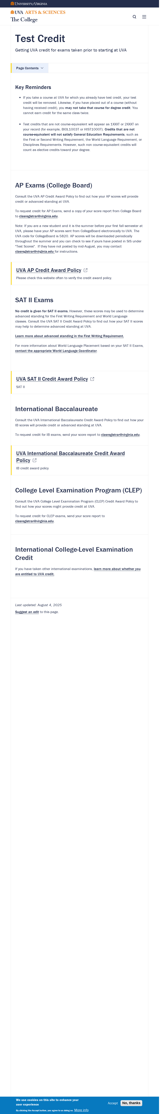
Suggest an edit (27, 612)
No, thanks (131, 1103)
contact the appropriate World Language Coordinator (56, 350)
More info (81, 1110)
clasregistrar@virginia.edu (38, 216)
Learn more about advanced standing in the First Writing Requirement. (69, 336)
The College (24, 20)
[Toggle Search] (134, 16)
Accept (113, 1103)
